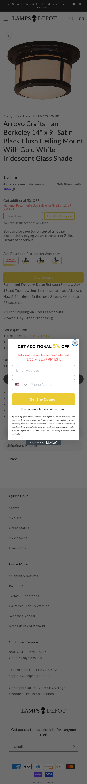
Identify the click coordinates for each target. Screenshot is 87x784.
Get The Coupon (44, 399)
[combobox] (20, 384)
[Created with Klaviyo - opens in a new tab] (43, 442)
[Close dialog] (75, 343)
